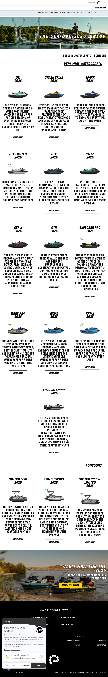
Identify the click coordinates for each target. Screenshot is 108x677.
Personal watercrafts (77, 55)
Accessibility (81, 672)
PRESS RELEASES (73, 641)
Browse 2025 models (70, 585)
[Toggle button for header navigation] (105, 2)
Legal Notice (63, 672)
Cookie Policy (72, 672)
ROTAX (78, 645)
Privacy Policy (89, 672)
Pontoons (100, 55)
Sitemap (56, 672)
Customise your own (39, 617)
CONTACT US (101, 645)
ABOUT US (102, 641)
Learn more (90, 128)
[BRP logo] (98, 2)
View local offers (68, 624)
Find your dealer (68, 617)
